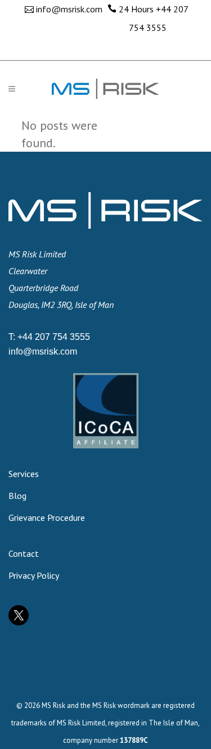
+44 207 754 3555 (53, 337)
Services (23, 473)
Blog (17, 495)
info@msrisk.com (69, 9)
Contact (23, 553)
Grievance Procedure (46, 517)
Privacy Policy (33, 575)
